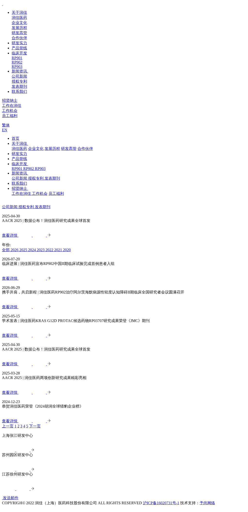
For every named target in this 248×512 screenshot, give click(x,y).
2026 (15, 250)
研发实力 (19, 43)
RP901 (17, 58)
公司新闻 (19, 76)
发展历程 (19, 28)
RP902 (17, 62)
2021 (58, 250)
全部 (6, 250)
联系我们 (19, 91)
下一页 (35, 426)
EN (4, 130)
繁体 (6, 125)
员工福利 (9, 116)
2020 (67, 250)
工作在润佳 (11, 105)
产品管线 (19, 48)
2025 (23, 250)
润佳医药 (19, 17)
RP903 (17, 67)
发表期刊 (19, 86)
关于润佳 (19, 12)
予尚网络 (207, 503)
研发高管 (19, 33)
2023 (41, 250)
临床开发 (19, 53)
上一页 (8, 426)
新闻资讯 (20, 71)
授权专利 (19, 81)
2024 (32, 250)
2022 (50, 250)
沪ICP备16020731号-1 (161, 503)
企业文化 (19, 23)
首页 (15, 138)
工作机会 (9, 111)
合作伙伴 (19, 38)
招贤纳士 (20, 188)
